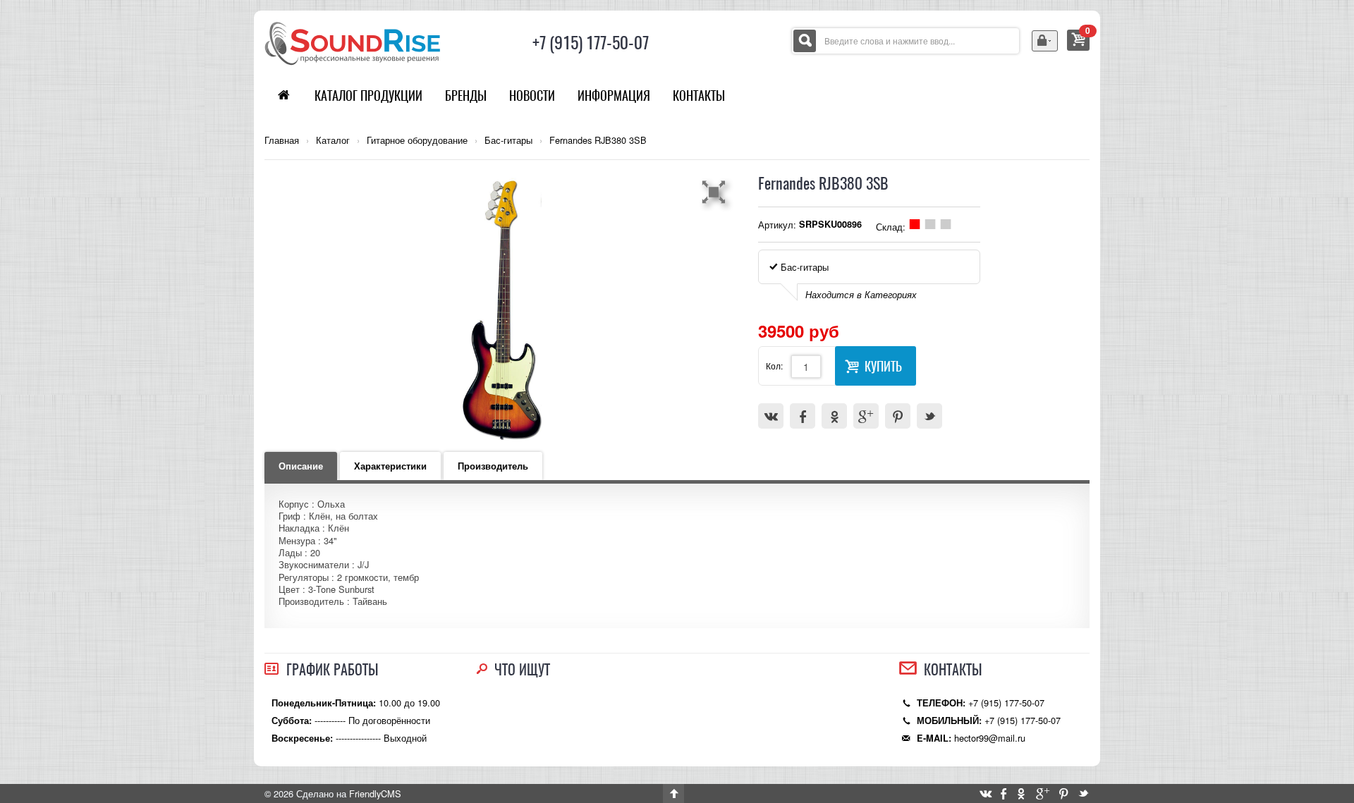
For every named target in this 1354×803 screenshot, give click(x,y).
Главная (281, 140)
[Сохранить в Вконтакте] (770, 416)
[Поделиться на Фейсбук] (802, 416)
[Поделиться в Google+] (866, 416)
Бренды (466, 95)
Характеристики (390, 466)
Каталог (333, 140)
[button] (716, 192)
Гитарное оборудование (417, 140)
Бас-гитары (508, 140)
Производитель (493, 466)
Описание (301, 466)
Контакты (699, 95)
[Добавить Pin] (897, 416)
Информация (614, 95)
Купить (883, 366)
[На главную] (352, 42)
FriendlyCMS (375, 793)
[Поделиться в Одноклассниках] (834, 416)
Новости (532, 95)
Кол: (774, 366)
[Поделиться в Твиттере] (929, 416)
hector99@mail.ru (989, 737)
